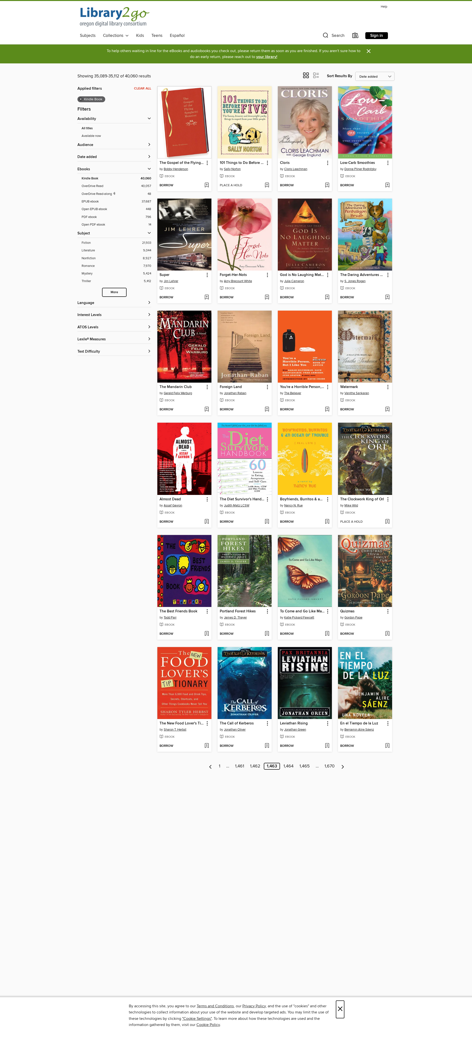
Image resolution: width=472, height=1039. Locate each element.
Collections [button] (114, 35)
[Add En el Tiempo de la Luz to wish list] (387, 746)
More (114, 292)
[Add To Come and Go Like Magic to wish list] (327, 634)
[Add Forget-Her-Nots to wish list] (267, 297)
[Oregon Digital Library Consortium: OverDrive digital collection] (114, 17)
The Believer (292, 393)
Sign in (376, 35)
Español (177, 35)
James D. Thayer (235, 618)
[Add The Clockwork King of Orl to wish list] (387, 522)
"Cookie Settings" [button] (197, 1018)
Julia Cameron (294, 281)
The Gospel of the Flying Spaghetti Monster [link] (182, 163)
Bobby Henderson (176, 169)
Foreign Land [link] (231, 387)
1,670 (329, 766)
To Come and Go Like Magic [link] (302, 611)
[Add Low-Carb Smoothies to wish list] (387, 185)
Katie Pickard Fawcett (299, 618)
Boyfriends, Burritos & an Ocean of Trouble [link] (302, 499)
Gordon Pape (353, 618)
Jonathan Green (295, 730)
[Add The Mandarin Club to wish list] (207, 409)
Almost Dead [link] (170, 499)
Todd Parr (170, 618)
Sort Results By (339, 76)
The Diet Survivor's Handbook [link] (242, 499)
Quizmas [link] (347, 611)
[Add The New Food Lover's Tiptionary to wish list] (207, 746)
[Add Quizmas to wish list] (387, 634)
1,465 (304, 766)
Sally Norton (232, 169)
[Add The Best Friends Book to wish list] (207, 634)
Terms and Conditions (215, 1006)
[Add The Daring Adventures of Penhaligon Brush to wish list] (387, 297)
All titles (87, 128)
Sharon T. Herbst (175, 730)
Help (384, 7)
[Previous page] (210, 766)
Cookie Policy (208, 1024)
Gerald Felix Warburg (178, 393)
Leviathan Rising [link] (294, 723)
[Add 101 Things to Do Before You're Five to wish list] (267, 185)
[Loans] (355, 36)
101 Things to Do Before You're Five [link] (242, 163)
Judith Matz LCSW (236, 505)
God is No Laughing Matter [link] (302, 275)
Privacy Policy (254, 1006)
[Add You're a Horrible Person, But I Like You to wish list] (327, 409)
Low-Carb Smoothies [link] (357, 163)
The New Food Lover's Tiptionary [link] (182, 723)
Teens (156, 35)
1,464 (288, 766)
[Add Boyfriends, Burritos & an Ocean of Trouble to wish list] (327, 522)
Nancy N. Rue (293, 505)
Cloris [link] (285, 163)
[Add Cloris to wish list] (327, 185)
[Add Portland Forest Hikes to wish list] (267, 634)
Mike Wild (351, 505)
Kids (140, 35)
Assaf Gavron (173, 505)
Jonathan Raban (235, 393)
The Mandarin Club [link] (176, 387)
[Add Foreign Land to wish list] (267, 409)
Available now (91, 136)
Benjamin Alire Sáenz (359, 730)
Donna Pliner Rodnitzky (360, 169)
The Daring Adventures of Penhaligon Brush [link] (362, 275)
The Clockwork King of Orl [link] (362, 499)
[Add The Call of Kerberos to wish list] (267, 746)
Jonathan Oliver (235, 730)
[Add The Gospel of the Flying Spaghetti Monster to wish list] (207, 185)
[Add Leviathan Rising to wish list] (327, 746)
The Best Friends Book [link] (178, 611)
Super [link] (164, 275)
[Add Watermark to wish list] (387, 409)
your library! (266, 56)
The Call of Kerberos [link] (237, 723)
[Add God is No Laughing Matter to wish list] (327, 297)
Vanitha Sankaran (356, 393)
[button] (333, 36)
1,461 (239, 766)
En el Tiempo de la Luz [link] (359, 723)
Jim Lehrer (171, 281)
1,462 (255, 766)
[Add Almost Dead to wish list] (207, 522)
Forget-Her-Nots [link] (233, 275)
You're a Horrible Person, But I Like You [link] (302, 387)
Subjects (88, 35)
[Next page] (343, 766)
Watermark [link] (349, 387)
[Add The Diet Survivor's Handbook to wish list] (267, 522)
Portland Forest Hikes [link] (238, 611)
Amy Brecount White (238, 281)
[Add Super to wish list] (207, 297)
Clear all (142, 88)
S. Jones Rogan (355, 281)
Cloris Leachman (295, 169)
